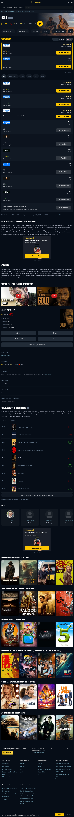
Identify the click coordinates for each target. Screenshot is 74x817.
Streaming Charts (59, 31)
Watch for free (23, 31)
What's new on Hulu (62, 779)
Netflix (40, 763)
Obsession (5, 763)
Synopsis (35, 31)
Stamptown (5, 796)
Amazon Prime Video (44, 769)
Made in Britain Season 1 (27, 798)
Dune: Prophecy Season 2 (28, 788)
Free (22, 76)
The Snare (5, 799)
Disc (42, 76)
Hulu (39, 775)
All (4, 76)
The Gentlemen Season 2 (27, 791)
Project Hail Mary (7, 769)
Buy (36, 76)
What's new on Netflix (62, 763)
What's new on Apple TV (63, 766)
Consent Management (38, 752)
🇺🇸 (68, 39)
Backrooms (5, 766)
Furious (22, 763)
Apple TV (40, 766)
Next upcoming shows (26, 785)
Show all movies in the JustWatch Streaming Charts (37, 495)
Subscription (13, 76)
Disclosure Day (7, 777)
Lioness (22, 775)
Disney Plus (41, 772)
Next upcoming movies (8, 785)
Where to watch (8, 31)
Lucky (22, 772)
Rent (29, 76)
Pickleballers (6, 791)
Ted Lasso (23, 766)
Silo (21, 769)
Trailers (45, 31)
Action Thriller (47, 374)
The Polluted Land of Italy (10, 794)
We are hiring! (7, 752)
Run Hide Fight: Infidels (9, 788)
